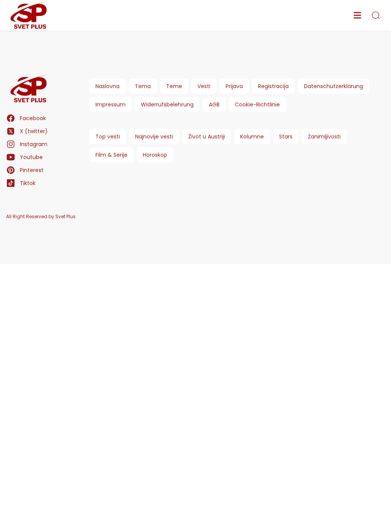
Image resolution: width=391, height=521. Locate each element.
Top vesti (107, 136)
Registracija (273, 86)
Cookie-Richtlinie (257, 104)
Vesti (203, 86)
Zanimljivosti (324, 136)
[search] (376, 15)
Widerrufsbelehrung (167, 104)
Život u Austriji (206, 136)
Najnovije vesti (154, 136)
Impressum (110, 104)
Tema (143, 86)
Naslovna (107, 86)
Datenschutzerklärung (333, 86)
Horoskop (155, 155)
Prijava (234, 86)
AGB (214, 104)
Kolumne (252, 136)
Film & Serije (111, 155)
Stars (285, 136)
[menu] (357, 15)
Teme (174, 86)
